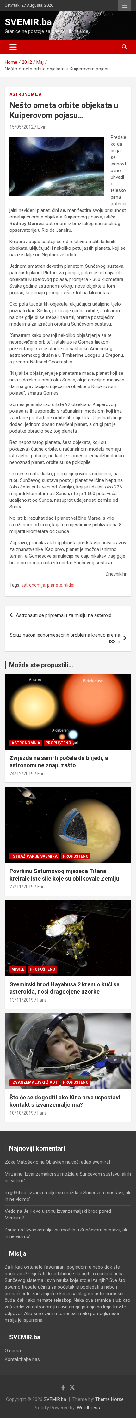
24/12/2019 (21, 773)
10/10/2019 (21, 1113)
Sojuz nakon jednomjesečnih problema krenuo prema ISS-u (65, 638)
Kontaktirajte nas (22, 1359)
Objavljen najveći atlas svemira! (78, 1162)
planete (54, 585)
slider (69, 585)
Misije (17, 969)
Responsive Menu (124, 5)
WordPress (88, 1407)
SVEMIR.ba (28, 21)
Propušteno (58, 743)
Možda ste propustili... (41, 665)
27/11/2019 (21, 886)
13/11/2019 (21, 999)
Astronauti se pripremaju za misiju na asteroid (63, 615)
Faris (42, 773)
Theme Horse (109, 1399)
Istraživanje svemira (34, 856)
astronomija (33, 585)
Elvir (41, 126)
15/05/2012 (21, 126)
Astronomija (25, 94)
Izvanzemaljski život (34, 1082)
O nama (13, 1351)
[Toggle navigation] (13, 47)
